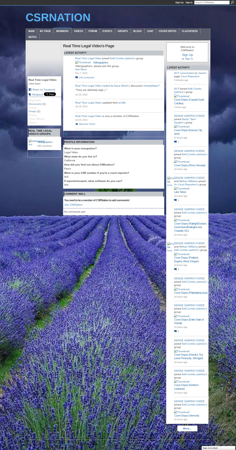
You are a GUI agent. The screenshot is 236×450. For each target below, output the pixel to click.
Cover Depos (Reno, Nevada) (189, 165)
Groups (32, 111)
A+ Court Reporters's (186, 184)
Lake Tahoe (180, 191)
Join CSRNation (73, 204)
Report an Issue (178, 444)
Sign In (188, 2)
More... (187, 428)
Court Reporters (190, 76)
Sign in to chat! (210, 448)
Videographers (44, 141)
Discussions (35, 104)
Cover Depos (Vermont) (186, 415)
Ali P (176, 73)
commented (187, 73)
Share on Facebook (43, 89)
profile (122, 102)
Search (232, 2)
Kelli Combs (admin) (62, 444)
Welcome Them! (87, 124)
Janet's (202, 73)
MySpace (37, 94)
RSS (66, 134)
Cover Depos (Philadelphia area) (190, 292)
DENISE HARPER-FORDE (189, 115)
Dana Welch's (122, 85)
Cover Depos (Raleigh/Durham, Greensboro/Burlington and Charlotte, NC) (190, 227)
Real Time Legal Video (88, 58)
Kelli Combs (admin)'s (123, 58)
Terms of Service (200, 444)
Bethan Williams (188, 181)
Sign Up (179, 2)
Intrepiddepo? (152, 85)
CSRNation (58, 17)
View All (55, 153)
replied (106, 85)
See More (81, 69)
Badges (160, 444)
